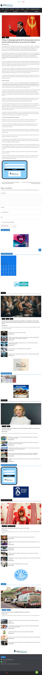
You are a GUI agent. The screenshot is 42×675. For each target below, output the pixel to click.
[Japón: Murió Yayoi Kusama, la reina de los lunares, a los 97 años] (21, 513)
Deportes (27, 9)
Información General (35, 9)
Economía (12, 9)
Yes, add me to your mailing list (8, 222)
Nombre (5, 163)
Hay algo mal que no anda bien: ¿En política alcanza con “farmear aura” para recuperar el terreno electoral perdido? (23, 343)
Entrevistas (4, 426)
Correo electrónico (5, 212)
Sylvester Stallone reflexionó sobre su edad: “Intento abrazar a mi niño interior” (21, 537)
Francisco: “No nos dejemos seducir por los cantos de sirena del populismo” (31, 183)
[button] (39, 9)
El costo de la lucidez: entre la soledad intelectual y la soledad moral (19, 348)
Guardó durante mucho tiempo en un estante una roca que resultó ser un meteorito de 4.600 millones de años (24, 548)
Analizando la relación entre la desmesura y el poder (17, 332)
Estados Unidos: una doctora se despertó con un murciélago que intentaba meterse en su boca (24, 642)
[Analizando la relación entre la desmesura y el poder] (4, 333)
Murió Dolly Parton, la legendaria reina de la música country (18, 563)
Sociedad (8, 609)
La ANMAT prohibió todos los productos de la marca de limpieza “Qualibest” (21, 631)
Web (2, 217)
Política (7, 9)
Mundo (5, 11)
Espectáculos (4, 526)
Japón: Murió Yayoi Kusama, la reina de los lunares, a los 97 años (15, 528)
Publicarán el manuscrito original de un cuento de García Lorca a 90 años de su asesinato (23, 553)
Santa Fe (25, 11)
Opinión (22, 9)
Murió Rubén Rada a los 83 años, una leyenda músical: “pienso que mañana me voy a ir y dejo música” (24, 542)
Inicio (3, 9)
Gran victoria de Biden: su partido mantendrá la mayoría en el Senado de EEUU (11, 183)
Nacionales (15, 11)
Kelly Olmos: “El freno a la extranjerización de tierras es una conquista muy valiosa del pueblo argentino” (23, 459)
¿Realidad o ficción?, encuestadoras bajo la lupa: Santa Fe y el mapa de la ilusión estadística (23, 353)
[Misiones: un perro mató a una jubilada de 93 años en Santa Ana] (21, 597)
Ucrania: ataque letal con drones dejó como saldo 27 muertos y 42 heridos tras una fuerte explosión (23, 621)
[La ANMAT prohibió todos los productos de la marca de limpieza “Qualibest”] (4, 632)
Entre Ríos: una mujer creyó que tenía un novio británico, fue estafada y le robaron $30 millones (24, 637)
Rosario (36, 11)
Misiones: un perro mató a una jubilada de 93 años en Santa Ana (15, 612)
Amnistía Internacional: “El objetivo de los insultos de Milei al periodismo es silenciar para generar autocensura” (21, 429)
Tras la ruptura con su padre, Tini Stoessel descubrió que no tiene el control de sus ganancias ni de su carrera (24, 558)
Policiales (17, 9)
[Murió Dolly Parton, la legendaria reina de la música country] (4, 564)
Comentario (3, 193)
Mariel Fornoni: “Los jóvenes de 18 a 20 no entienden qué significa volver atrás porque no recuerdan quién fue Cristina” (23, 438)
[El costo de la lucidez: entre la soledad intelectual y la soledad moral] (4, 349)
